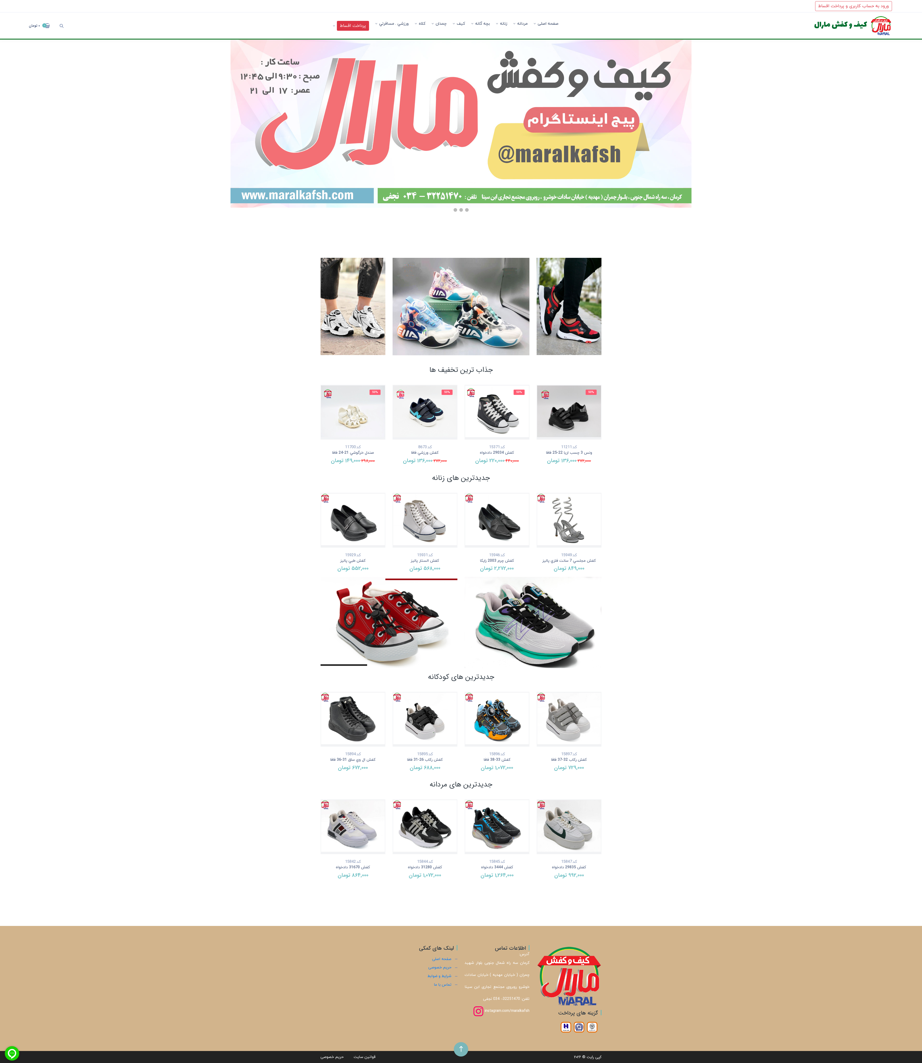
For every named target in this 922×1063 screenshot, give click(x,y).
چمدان (441, 24)
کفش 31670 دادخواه (353, 867)
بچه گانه (482, 24)
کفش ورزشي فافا (425, 452)
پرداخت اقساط (353, 26)
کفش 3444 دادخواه (497, 867)
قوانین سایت (365, 1057)
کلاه (422, 24)
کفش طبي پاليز (353, 560)
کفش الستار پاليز (425, 560)
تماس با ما (442, 984)
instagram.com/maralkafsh (506, 1011)
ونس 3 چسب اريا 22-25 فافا (569, 452)
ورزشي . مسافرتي (394, 24)
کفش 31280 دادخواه (425, 867)
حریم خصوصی (439, 967)
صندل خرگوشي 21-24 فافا (353, 452)
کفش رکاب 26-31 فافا (425, 759)
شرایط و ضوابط (439, 976)
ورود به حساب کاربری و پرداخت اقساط (853, 6)
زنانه (503, 24)
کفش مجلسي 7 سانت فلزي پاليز (569, 560)
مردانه (522, 24)
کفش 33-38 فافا (497, 759)
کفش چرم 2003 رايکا (497, 560)
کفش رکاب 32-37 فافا (569, 759)
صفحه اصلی (548, 24)
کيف (461, 24)
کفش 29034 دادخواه (497, 452)
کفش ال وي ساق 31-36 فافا (353, 759)
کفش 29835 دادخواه (569, 867)
